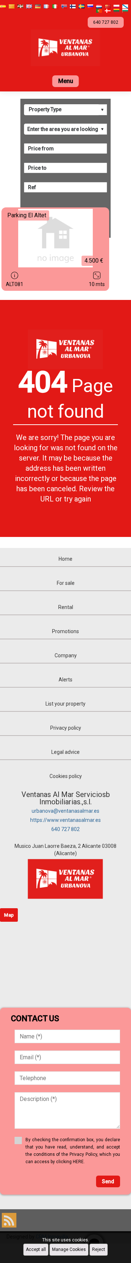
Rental (65, 607)
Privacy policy (65, 728)
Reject (98, 1249)
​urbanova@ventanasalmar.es (65, 811)
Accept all (36, 1249)
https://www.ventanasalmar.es (65, 820)
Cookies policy (65, 776)
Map (9, 915)
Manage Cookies (69, 1249)
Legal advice (65, 752)
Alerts (65, 680)
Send (108, 1181)
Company (66, 655)
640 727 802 (65, 829)
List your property (65, 704)
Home (65, 559)
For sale (66, 583)
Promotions (65, 631)
